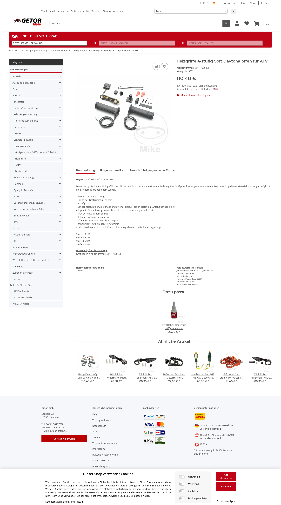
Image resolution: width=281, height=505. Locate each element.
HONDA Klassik (21, 291)
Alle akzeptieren (226, 476)
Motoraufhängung (24, 177)
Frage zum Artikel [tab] (112, 170)
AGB (94, 431)
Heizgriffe (20, 158)
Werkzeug (18, 266)
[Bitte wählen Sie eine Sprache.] (215, 3)
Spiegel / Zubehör (23, 190)
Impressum (98, 448)
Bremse (17, 89)
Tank (16, 196)
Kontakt (265, 3)
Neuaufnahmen (21, 234)
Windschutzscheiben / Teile (29, 209)
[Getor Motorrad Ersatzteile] (27, 21)
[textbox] (190, 11)
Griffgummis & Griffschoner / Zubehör (36, 152)
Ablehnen (226, 486)
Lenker (17, 133)
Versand (203, 85)
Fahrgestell (19, 101)
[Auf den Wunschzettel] (164, 66)
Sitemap (96, 437)
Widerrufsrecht (100, 460)
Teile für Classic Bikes (21, 285)
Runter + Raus (20, 247)
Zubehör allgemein (23, 272)
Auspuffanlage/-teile (24, 82)
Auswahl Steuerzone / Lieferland (195, 89)
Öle (14, 240)
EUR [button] (202, 3)
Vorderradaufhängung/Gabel (29, 202)
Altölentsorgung (101, 466)
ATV (191, 71)
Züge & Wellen (22, 215)
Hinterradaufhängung (26, 120)
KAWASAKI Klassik (22, 297)
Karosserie (19, 127)
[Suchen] (226, 23)
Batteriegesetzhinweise (105, 454)
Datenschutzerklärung (57, 501)
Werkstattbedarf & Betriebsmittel (31, 260)
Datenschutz (99, 425)
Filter (15, 221)
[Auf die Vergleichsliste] (156, 66)
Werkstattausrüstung (24, 253)
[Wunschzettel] (247, 23)
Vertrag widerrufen (234, 3)
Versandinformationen (104, 443)
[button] (237, 23)
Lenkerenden (22, 171)
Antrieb (17, 76)
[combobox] (190, 11)
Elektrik (16, 95)
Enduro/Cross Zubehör (26, 108)
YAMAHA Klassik (21, 303)
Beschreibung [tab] (85, 170)
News (253, 3)
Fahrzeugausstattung (25, 114)
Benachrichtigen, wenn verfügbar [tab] (152, 170)
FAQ (94, 414)
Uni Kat (16, 279)
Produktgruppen (19, 69)
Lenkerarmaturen (23, 139)
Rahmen (18, 183)
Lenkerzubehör (22, 146)
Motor (16, 228)
